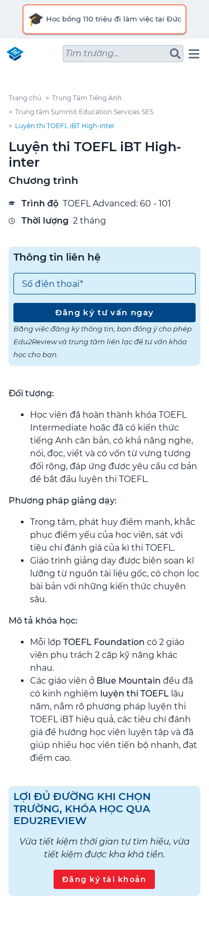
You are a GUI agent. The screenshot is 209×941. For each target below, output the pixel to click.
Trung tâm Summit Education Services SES (84, 112)
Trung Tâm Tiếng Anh (87, 98)
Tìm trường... (91, 53)
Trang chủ (25, 98)
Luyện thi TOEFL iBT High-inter (65, 126)
